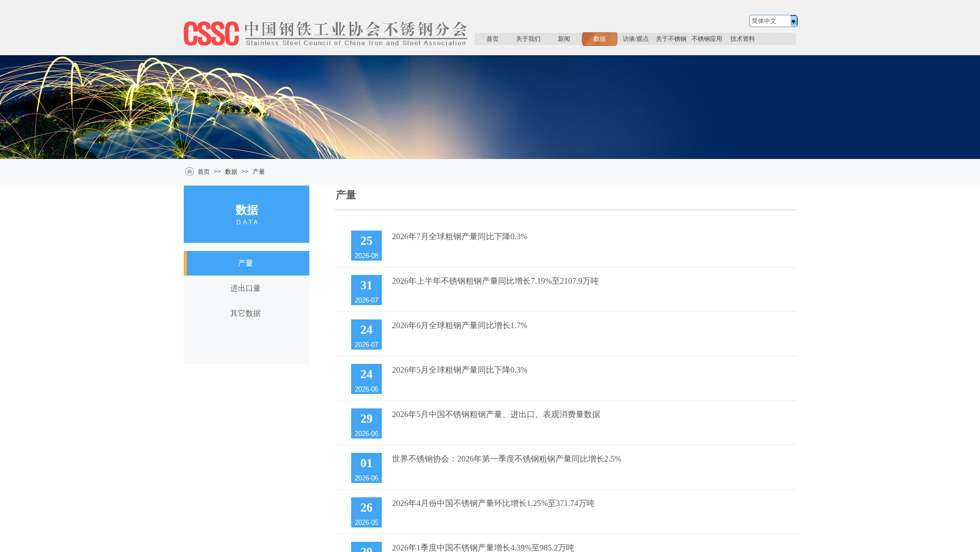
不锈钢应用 (707, 38)
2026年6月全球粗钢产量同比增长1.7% (459, 325)
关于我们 (528, 38)
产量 (259, 171)
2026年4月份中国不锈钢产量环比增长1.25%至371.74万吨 (493, 503)
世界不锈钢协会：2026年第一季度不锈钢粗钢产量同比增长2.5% (506, 458)
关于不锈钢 (671, 38)
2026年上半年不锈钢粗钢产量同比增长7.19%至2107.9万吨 (495, 281)
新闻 (564, 38)
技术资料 (742, 38)
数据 (600, 38)
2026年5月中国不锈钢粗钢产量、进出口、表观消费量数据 (496, 414)
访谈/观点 (636, 38)
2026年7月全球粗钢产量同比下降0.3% (459, 236)
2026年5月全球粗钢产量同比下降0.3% (459, 369)
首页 (492, 38)
